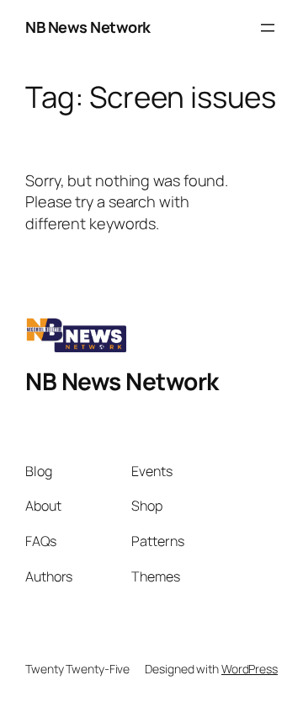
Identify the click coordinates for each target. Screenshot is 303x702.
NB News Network (88, 27)
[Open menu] (268, 28)
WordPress (249, 669)
